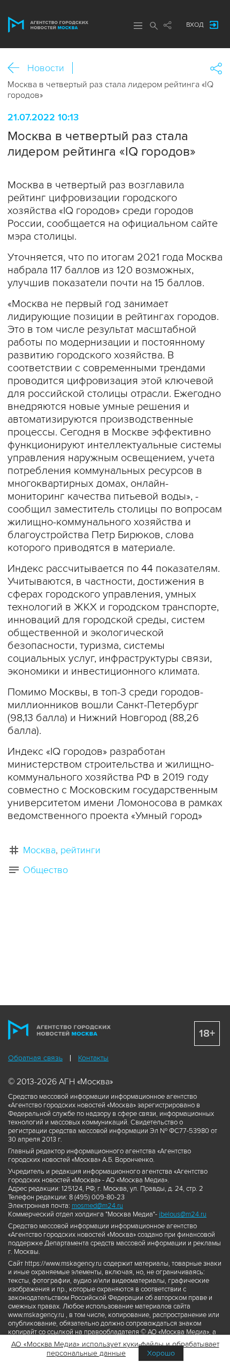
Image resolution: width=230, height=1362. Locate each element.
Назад (17, 68)
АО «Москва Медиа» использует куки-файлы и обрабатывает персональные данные (115, 1349)
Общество (45, 870)
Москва (39, 850)
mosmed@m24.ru (97, 1206)
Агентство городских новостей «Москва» (48, 24)
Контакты (93, 1057)
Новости (45, 68)
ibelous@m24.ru (182, 1214)
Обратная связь (35, 1057)
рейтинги (80, 850)
